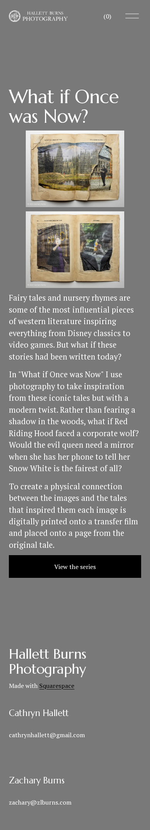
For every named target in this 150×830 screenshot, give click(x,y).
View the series (75, 566)
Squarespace (56, 685)
